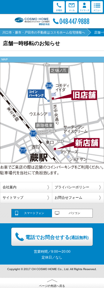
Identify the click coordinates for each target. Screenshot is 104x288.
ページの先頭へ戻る (52, 285)
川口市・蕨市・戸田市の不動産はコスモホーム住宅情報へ (43, 32)
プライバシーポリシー (72, 187)
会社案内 (9, 187)
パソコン (74, 213)
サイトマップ (13, 198)
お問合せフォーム (68, 198)
